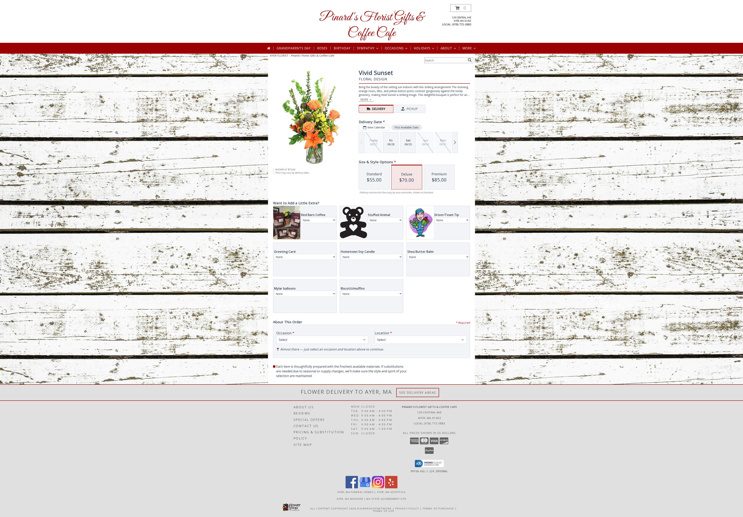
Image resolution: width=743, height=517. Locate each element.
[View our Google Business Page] (365, 487)
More (467, 48)
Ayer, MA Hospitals (391, 492)
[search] (470, 60)
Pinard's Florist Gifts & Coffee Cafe (371, 25)
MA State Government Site (386, 499)
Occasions (394, 48)
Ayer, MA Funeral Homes (355, 492)
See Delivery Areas (417, 392)
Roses (322, 48)
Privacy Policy (407, 508)
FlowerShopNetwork (374, 508)
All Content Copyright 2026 (333, 508)
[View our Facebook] (352, 487)
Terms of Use (383, 511)
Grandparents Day (294, 48)
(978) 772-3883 (461, 24)
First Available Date (407, 127)
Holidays (422, 48)
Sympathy (366, 48)
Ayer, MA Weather (350, 499)
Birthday (342, 48)
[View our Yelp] (391, 487)
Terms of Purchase (438, 508)
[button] (460, 8)
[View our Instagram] (378, 487)
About (446, 48)
